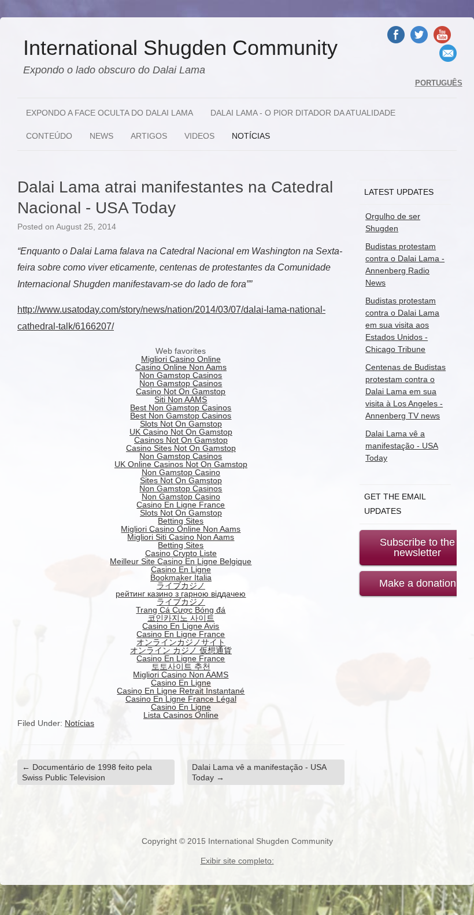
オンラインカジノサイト (180, 642)
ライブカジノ (181, 585)
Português (438, 83)
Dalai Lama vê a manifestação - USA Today (259, 772)
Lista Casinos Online (181, 715)
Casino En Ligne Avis (180, 626)
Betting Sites (180, 520)
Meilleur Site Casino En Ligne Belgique (180, 561)
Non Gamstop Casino (181, 472)
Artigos (149, 135)
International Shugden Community (180, 48)
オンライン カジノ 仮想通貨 (181, 650)
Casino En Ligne (181, 569)
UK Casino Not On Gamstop (180, 431)
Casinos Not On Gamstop (181, 439)
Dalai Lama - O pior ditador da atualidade (302, 112)
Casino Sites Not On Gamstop (181, 448)
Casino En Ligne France (180, 504)
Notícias (251, 135)
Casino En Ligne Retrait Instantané (181, 690)
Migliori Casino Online (181, 359)
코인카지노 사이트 (180, 618)
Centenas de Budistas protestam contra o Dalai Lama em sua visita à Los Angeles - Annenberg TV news (405, 391)
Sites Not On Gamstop (181, 480)
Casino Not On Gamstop (180, 391)
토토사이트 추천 (180, 666)
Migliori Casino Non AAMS (180, 674)
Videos (199, 135)
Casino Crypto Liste (181, 553)
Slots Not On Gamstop (181, 423)
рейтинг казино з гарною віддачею (181, 593)
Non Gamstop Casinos (180, 375)
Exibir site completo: (237, 860)
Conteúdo (49, 135)
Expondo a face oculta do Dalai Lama (109, 112)
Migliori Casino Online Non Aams (180, 529)
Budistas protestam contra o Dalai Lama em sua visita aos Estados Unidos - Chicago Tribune (402, 325)
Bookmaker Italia (181, 577)
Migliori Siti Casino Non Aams (180, 537)
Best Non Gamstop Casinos (180, 407)
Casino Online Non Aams (181, 367)
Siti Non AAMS (180, 399)
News (101, 135)
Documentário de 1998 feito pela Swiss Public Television (87, 772)
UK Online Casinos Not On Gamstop (180, 464)
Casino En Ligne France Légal (180, 698)
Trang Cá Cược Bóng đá (180, 609)
